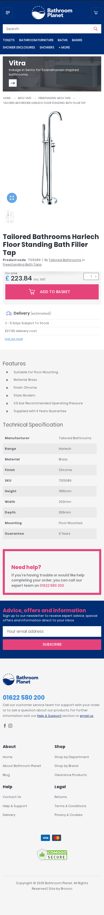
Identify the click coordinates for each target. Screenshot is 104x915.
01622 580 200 (52, 585)
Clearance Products (71, 775)
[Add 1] (95, 276)
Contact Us (12, 797)
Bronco (66, 888)
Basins (77, 40)
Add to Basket (55, 291)
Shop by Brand (66, 766)
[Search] (95, 28)
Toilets (9, 40)
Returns (61, 797)
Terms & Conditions (70, 806)
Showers (47, 47)
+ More (64, 47)
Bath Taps (24, 98)
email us (86, 716)
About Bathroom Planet (22, 766)
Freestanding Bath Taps (54, 98)
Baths (63, 40)
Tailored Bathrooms (65, 260)
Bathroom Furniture (36, 40)
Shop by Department (72, 757)
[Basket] (96, 13)
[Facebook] (5, 726)
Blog (6, 775)
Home (7, 98)
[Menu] (8, 13)
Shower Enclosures (19, 47)
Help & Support (49, 716)
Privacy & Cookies (69, 815)
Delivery (9, 815)
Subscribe (52, 644)
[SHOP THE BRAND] (13, 83)
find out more (14, 339)
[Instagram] (10, 726)
